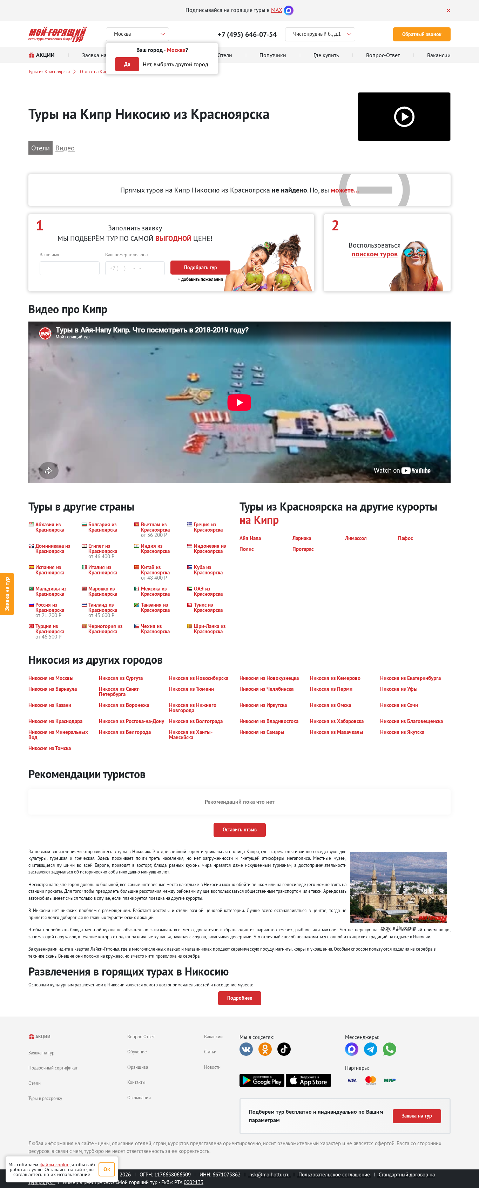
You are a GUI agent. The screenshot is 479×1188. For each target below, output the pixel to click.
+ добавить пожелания (200, 279)
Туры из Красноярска (49, 71)
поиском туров (375, 253)
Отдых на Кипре (96, 71)
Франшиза (137, 1067)
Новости (212, 1067)
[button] (404, 117)
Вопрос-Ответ (141, 1036)
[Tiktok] (284, 1049)
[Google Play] (262, 1080)
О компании (139, 1097)
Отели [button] (40, 147)
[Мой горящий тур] (57, 34)
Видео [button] (65, 147)
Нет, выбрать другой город (175, 64)
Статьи (210, 1051)
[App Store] (308, 1080)
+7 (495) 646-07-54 (247, 34)
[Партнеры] (398, 1080)
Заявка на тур (7, 594)
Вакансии (213, 1036)
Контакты (136, 1082)
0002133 (193, 1182)
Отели (34, 1083)
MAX (276, 9)
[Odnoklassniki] (265, 1049)
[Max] (289, 9)
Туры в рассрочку (45, 1098)
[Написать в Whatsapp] (389, 1049)
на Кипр (259, 520)
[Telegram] (370, 1049)
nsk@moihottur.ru (269, 1174)
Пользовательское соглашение (334, 1174)
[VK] (246, 1049)
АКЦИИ (42, 1037)
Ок (106, 1169)
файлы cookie (54, 1164)
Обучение (137, 1051)
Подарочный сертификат (52, 1068)
